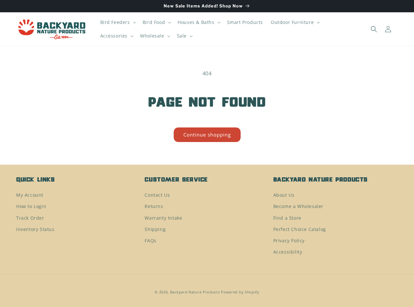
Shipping (155, 229)
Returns (154, 206)
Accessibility (287, 252)
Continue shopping (207, 134)
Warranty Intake (163, 218)
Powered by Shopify (240, 292)
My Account (29, 195)
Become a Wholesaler (298, 206)
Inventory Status (35, 229)
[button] (117, 22)
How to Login (31, 206)
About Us (284, 195)
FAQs (150, 240)
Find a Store (287, 218)
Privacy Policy (289, 240)
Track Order (30, 218)
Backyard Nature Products (195, 292)
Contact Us (157, 195)
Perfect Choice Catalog (299, 229)
